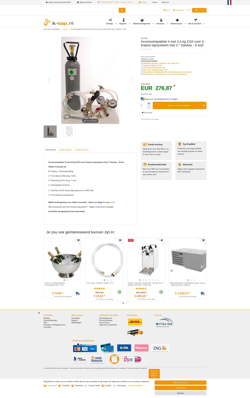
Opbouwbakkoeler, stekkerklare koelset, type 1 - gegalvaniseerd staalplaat (187, 284)
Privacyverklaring (105, 320)
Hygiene (123, 24)
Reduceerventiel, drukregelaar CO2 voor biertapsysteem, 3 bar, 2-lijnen (167, 72)
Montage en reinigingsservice (55, 325)
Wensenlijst (147, 113)
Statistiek (66, 386)
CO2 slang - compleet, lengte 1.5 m (155, 70)
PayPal (108, 386)
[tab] (50, 150)
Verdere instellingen (135, 386)
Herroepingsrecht (105, 318)
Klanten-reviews (82, 150)
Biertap (110, 24)
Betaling (47, 318)
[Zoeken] (122, 10)
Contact (143, 2)
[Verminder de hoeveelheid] (149, 107)
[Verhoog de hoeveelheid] (149, 103)
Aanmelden (75, 318)
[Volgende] (132, 80)
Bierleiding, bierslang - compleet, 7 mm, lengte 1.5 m (161, 63)
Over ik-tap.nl (104, 323)
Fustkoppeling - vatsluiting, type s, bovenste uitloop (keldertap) (165, 74)
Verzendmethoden (50, 320)
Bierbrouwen (177, 24)
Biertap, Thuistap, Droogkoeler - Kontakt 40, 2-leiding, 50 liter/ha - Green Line (145, 284)
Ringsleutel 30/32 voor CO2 (152, 65)
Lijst (112, 202)
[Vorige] (49, 80)
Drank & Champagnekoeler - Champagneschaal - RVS (55, 284)
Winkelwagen (76, 323)
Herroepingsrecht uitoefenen (154, 374)
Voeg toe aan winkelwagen (179, 105)
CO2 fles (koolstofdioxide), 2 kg (154, 67)
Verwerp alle (181, 388)
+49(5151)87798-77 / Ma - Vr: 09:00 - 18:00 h (116, 2)
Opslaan (180, 393)
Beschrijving (50, 150)
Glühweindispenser (142, 24)
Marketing (79, 386)
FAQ (45, 323)
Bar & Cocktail (195, 24)
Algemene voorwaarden (108, 325)
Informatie (47, 327)
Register (74, 320)
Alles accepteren (180, 382)
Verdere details (65, 150)
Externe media (94, 386)
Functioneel (52, 386)
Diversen (161, 24)
